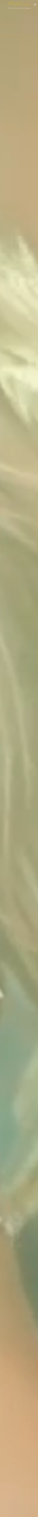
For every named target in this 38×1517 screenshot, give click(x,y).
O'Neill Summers (19, 4)
